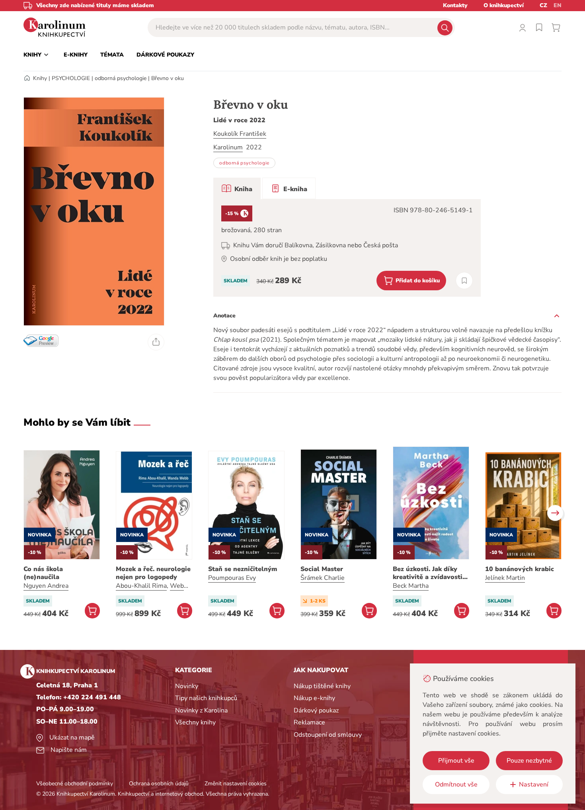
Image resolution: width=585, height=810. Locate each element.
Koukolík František (239, 133)
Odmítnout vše (456, 784)
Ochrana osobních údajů (159, 783)
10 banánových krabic (519, 569)
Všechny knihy (195, 722)
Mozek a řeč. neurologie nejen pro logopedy (153, 573)
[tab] (237, 188)
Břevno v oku (167, 78)
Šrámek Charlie (322, 577)
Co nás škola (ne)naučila (43, 573)
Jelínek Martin (505, 577)
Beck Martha (411, 585)
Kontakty (455, 5)
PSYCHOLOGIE (71, 78)
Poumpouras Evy (232, 577)
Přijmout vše (456, 760)
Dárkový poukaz (316, 710)
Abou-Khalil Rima (141, 585)
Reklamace (309, 722)
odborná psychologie (120, 78)
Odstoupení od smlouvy (328, 734)
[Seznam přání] (539, 27)
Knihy (40, 78)
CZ (543, 5)
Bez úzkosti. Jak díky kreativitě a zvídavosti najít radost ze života (427, 573)
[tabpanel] (347, 248)
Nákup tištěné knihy (322, 686)
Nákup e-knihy (314, 698)
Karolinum (228, 147)
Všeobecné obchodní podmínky (74, 783)
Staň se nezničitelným (242, 569)
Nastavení (533, 784)
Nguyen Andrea (45, 585)
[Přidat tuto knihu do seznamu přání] (464, 280)
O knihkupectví (504, 5)
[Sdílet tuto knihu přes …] (156, 342)
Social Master (321, 569)
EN (558, 5)
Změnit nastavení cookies (236, 783)
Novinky (186, 686)
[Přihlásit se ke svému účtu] (522, 27)
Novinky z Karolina (201, 710)
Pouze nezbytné (529, 760)
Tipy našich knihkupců (206, 698)
